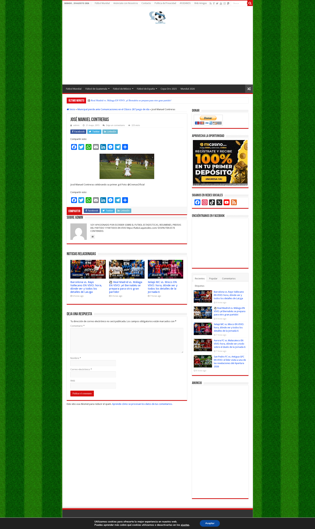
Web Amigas (200, 3)
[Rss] (210, 3)
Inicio (72, 109)
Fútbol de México (122, 88)
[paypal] (228, 3)
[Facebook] (214, 3)
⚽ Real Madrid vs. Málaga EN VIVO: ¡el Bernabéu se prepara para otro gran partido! (125, 287)
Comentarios (229, 278)
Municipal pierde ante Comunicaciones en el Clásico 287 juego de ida (113, 109)
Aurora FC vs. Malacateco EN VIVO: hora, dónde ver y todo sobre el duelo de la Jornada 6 (229, 343)
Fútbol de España (146, 88)
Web (72, 380)
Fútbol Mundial (102, 3)
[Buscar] (250, 3)
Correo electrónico (81, 369)
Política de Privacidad (165, 3)
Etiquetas (199, 285)
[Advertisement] (157, 53)
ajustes (185, 525)
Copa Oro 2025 (169, 88)
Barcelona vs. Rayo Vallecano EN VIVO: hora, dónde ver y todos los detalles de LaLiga (86, 287)
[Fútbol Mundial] (157, 18)
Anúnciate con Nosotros (125, 3)
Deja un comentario (115, 125)
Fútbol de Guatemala (96, 88)
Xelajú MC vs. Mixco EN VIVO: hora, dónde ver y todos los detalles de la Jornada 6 (129, 100)
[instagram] (224, 3)
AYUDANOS (185, 3)
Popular (213, 278)
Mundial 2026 (188, 88)
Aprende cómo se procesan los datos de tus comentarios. (142, 404)
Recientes (200, 278)
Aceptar (209, 523)
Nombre (75, 358)
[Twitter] (217, 3)
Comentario (77, 326)
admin (76, 125)
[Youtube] (220, 3)
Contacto (146, 3)
